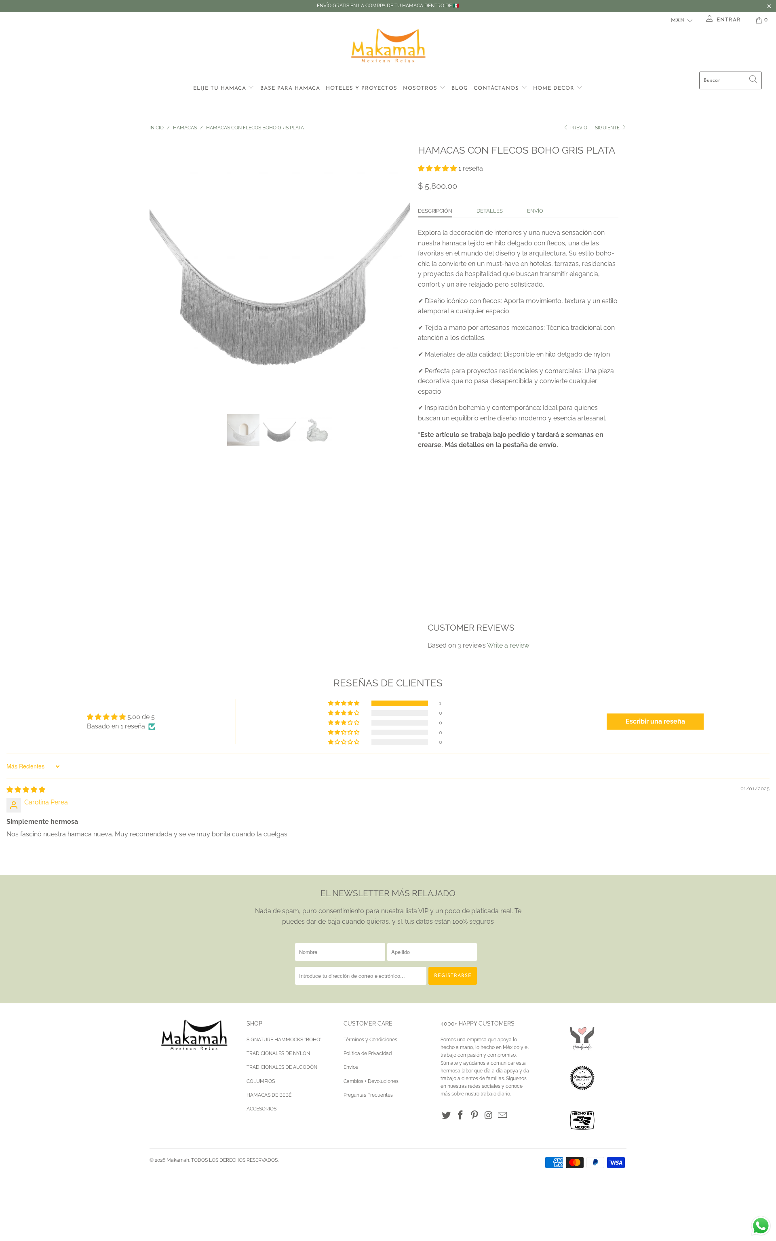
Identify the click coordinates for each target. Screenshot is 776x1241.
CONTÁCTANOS (497, 88)
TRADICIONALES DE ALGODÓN (282, 1067)
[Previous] (163, 271)
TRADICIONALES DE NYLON (278, 1053)
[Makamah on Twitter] (447, 1115)
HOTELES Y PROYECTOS (361, 88)
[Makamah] (388, 47)
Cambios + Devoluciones (371, 1081)
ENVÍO (535, 211)
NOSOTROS (421, 88)
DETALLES (490, 211)
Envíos (351, 1067)
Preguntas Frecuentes (368, 1095)
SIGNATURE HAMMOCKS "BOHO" (284, 1040)
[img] (25, 790)
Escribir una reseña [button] (655, 721)
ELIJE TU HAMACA (220, 88)
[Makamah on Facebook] (461, 1115)
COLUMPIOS (261, 1081)
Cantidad (431, 537)
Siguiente (608, 128)
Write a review (508, 645)
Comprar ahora (567, 575)
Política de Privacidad (368, 1053)
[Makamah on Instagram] (489, 1115)
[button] (437, 168)
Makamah (178, 1160)
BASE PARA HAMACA (290, 88)
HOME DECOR (554, 88)
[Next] (396, 271)
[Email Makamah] (503, 1115)
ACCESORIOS (261, 1109)
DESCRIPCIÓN (435, 211)
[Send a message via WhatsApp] (761, 1226)
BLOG (459, 88)
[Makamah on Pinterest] (474, 1115)
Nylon (431, 513)
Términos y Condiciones (370, 1040)
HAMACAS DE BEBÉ (269, 1095)
